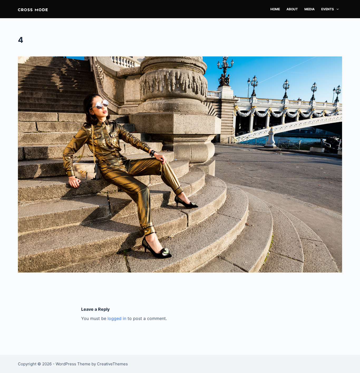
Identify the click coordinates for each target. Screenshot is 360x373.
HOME (275, 9)
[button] (33, 9)
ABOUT (292, 9)
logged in (117, 318)
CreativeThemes (112, 363)
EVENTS (327, 9)
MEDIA (309, 9)
